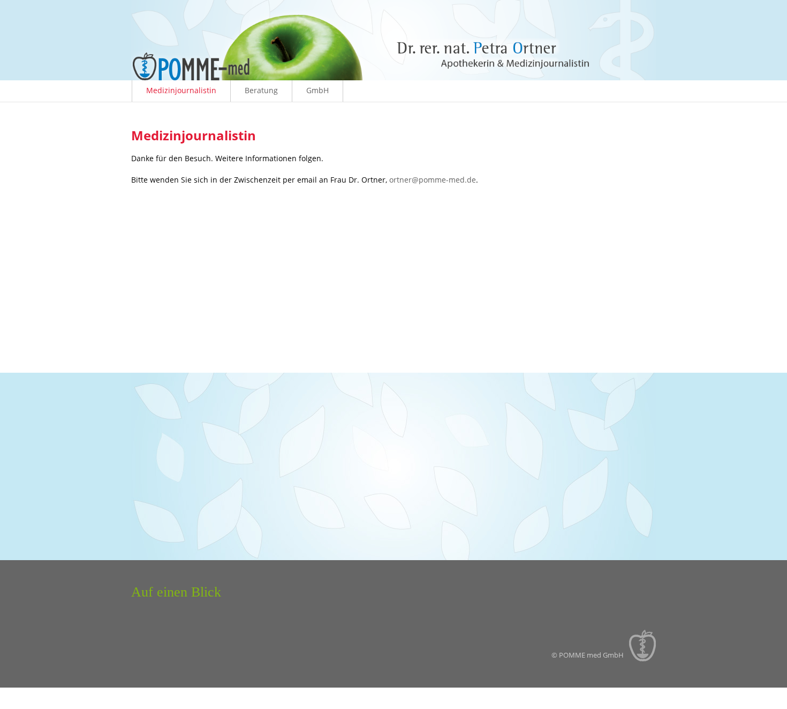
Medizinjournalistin (181, 90)
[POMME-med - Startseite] (393, 77)
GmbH (317, 90)
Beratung (261, 90)
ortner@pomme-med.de (432, 180)
